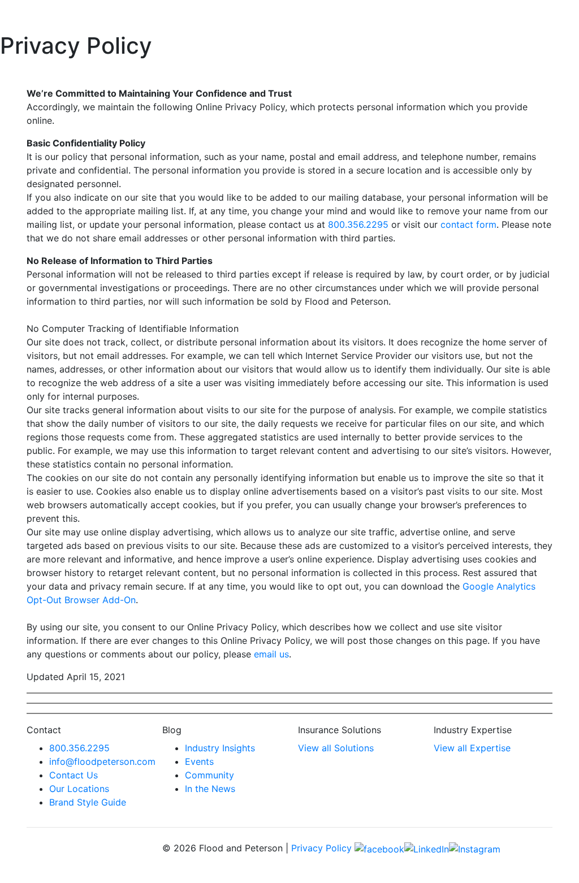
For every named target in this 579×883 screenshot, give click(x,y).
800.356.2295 (358, 224)
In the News (210, 788)
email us (271, 654)
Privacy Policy (321, 848)
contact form (468, 224)
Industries (304, 16)
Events (491, 16)
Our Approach (371, 16)
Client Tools (442, 16)
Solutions (248, 16)
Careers (531, 16)
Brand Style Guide (87, 802)
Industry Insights (220, 748)
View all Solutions (336, 748)
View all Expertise (472, 748)
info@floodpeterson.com (102, 761)
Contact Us (73, 775)
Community (209, 775)
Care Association (182, 16)
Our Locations (79, 788)
